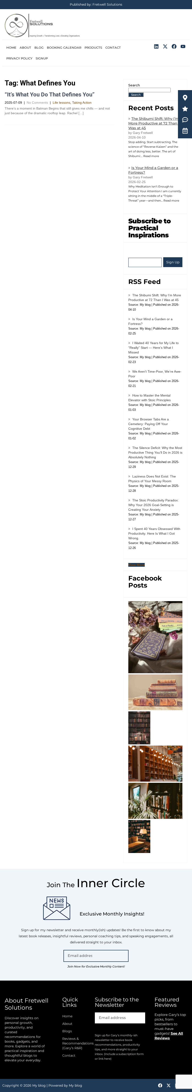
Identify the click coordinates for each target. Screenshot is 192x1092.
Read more (151, 156)
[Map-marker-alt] (185, 97)
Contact (113, 47)
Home (11, 47)
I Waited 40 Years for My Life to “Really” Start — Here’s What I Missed (153, 347)
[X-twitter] (165, 46)
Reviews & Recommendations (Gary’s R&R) (73, 1043)
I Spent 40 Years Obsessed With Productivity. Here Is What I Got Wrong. (154, 533)
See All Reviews (169, 1035)
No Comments (37, 102)
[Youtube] (182, 46)
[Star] (185, 108)
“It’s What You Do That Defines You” (50, 94)
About (25, 47)
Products (93, 47)
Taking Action (82, 102)
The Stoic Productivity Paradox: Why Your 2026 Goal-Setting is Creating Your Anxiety (153, 504)
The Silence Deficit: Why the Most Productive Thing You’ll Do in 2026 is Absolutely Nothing (155, 452)
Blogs (67, 1031)
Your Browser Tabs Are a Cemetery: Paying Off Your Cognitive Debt (148, 423)
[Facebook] (174, 46)
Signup (42, 58)
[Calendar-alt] (185, 130)
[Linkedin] (156, 46)
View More (136, 565)
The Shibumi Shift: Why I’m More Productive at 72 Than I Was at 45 (153, 123)
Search (134, 85)
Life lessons (61, 102)
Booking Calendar (64, 47)
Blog (39, 47)
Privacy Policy (19, 58)
